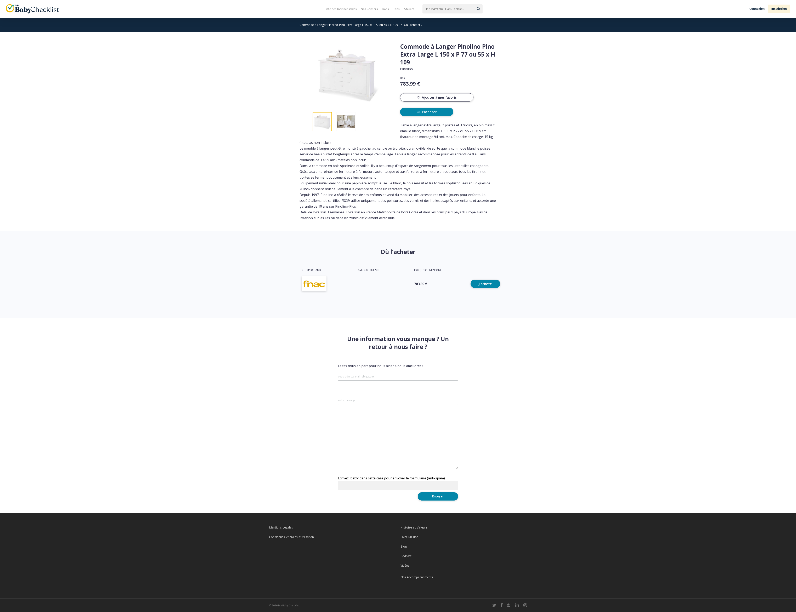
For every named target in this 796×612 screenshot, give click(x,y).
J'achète (485, 284)
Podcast (405, 556)
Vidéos (404, 565)
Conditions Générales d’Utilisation (291, 537)
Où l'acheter (427, 112)
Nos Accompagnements (416, 577)
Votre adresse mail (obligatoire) (356, 376)
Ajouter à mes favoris (439, 97)
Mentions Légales (281, 527)
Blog (403, 546)
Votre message (347, 400)
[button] (757, 9)
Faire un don (409, 537)
